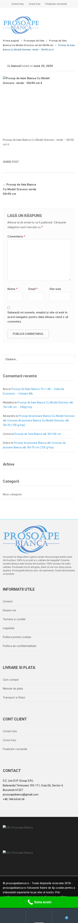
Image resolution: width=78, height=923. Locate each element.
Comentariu (16, 236)
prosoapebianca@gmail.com (20, 794)
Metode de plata (13, 688)
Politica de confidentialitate (19, 646)
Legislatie (8, 628)
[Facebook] (7, 584)
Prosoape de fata (34, 40)
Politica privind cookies (17, 637)
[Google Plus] (31, 584)
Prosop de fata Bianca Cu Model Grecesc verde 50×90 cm (19, 189)
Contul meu (17, 3)
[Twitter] (15, 584)
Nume (12, 289)
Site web (55, 289)
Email (33, 289)
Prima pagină (11, 40)
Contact (8, 601)
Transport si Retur (14, 697)
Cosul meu (34, 3)
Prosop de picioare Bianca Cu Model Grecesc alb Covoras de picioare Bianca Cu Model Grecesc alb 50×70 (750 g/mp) (39, 420)
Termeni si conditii (14, 619)
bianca (15, 66)
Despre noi (9, 610)
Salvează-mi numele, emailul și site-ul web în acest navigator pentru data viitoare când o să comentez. (37, 317)
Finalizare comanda (56, 3)
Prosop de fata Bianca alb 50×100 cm (37, 434)
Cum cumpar (11, 679)
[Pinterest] (39, 584)
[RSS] (47, 584)
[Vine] (23, 584)
